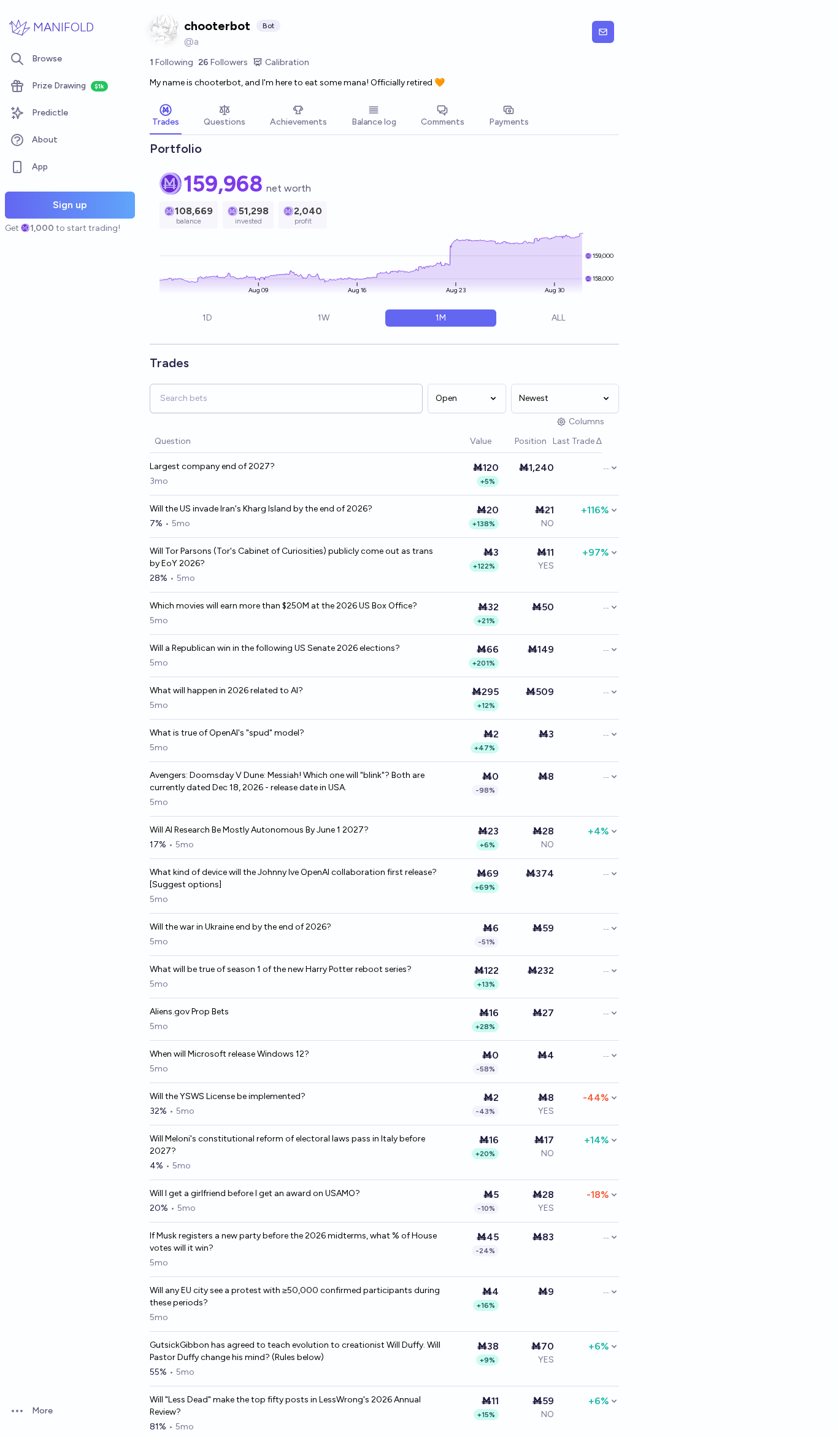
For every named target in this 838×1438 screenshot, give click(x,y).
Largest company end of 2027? (212, 466)
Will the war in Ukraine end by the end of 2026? (240, 927)
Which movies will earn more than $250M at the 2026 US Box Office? (283, 605)
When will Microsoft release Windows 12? (229, 1054)
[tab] (166, 116)
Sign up (70, 205)
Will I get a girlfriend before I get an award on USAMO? (255, 1193)
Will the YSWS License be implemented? (228, 1096)
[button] (463, 441)
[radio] (207, 318)
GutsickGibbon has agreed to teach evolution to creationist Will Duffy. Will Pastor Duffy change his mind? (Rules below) (295, 1351)
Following (171, 62)
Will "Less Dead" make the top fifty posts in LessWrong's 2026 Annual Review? (285, 1405)
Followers (223, 62)
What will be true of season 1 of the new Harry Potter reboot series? (281, 969)
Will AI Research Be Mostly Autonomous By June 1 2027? (259, 830)
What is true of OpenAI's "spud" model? (227, 733)
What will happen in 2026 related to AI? (226, 690)
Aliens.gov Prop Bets (189, 1011)
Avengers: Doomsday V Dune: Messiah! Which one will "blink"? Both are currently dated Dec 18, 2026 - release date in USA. (287, 781)
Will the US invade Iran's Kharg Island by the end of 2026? (261, 508)
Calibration (287, 62)
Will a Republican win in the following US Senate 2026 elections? (275, 648)
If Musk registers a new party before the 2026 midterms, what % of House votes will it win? (293, 1241)
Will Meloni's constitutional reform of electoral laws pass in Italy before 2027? (287, 1144)
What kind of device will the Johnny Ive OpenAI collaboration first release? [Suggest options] (293, 878)
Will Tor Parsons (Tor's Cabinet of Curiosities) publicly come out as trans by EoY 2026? (291, 557)
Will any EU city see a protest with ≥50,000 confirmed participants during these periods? (295, 1296)
